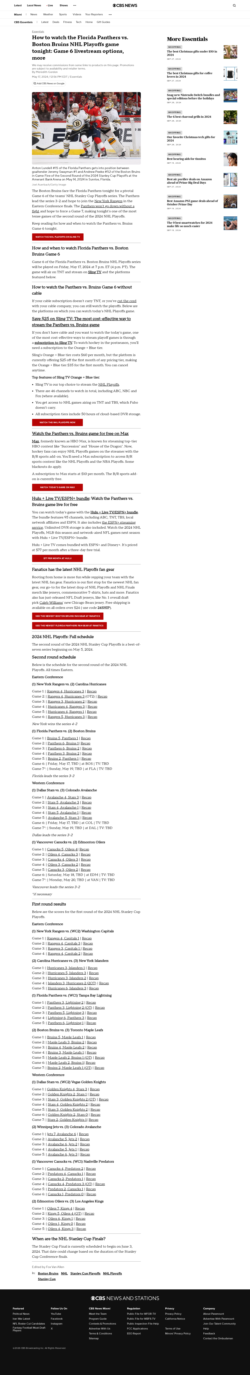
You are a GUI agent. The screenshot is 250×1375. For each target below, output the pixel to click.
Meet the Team (98, 1313)
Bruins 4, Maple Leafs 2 (66, 1047)
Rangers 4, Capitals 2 (64, 953)
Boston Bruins (48, 1273)
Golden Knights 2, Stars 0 (68, 1115)
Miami (18, 14)
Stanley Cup (47, 1279)
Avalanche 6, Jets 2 (62, 1144)
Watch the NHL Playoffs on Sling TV (58, 237)
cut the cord (126, 301)
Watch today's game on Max (57, 487)
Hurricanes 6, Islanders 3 (67, 988)
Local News (34, 5)
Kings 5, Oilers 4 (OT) (65, 1213)
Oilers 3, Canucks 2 (63, 864)
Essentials (38, 31)
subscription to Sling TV (53, 343)
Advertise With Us (99, 1328)
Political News (21, 1313)
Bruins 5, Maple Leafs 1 (65, 1037)
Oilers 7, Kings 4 (59, 1208)
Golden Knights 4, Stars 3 (67, 1089)
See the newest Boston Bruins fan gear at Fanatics (68, 616)
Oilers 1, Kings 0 (60, 1224)
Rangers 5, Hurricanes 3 (66, 717)
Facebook (57, 1318)
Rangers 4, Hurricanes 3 (65, 691)
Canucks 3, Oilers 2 (63, 870)
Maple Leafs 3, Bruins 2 (66, 1042)
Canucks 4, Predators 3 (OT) (70, 1184)
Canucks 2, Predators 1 (65, 1179)
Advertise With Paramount (218, 1318)
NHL (64, 1273)
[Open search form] (234, 5)
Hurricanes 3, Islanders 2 (67, 978)
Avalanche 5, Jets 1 (62, 1149)
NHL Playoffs (108, 384)
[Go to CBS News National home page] (125, 5)
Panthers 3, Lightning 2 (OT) (70, 1008)
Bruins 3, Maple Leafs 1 (66, 1052)
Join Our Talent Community (219, 1323)
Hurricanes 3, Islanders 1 (66, 968)
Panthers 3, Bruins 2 (63, 753)
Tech (78, 22)
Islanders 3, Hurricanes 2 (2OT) (72, 983)
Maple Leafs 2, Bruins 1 (66, 1063)
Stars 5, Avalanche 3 (63, 802)
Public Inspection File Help (143, 1323)
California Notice (175, 1318)
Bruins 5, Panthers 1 (62, 738)
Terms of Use (172, 1328)
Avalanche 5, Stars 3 (63, 818)
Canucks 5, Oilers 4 (62, 849)
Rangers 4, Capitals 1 (63, 938)
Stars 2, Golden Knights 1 (67, 1120)
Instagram (56, 1323)
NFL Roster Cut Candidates (29, 1323)
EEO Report (134, 1333)
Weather (48, 14)
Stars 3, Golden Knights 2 (68, 1109)
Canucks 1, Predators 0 (66, 1194)
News (34, 14)
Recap (92, 691)
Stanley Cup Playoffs (85, 1273)
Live (51, 5)
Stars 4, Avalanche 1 (63, 807)
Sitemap (94, 1338)
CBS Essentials (23, 22)
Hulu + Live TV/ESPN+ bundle (60, 498)
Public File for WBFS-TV (141, 1318)
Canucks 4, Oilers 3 (63, 859)
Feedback (209, 1333)
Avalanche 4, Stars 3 (63, 797)
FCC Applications (137, 1328)
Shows (64, 5)
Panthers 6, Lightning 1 (66, 1023)
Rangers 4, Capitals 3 (64, 943)
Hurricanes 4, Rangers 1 (66, 712)
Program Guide (98, 1318)
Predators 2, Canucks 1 (65, 1189)
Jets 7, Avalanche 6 (61, 1134)
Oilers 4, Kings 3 (60, 1229)
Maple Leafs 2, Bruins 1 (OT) (70, 1057)
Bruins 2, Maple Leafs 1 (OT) (69, 1068)
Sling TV (94, 272)
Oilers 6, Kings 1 (60, 1219)
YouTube (56, 1313)
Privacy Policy (173, 1313)
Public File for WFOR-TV (141, 1313)
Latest (18, 5)
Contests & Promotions (102, 1323)
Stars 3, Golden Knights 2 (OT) (72, 1099)
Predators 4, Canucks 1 (65, 1174)
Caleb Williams (51, 603)
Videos (77, 14)
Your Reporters (94, 14)
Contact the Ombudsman (218, 1338)
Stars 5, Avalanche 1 (63, 812)
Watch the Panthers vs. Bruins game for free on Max (80, 433)
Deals (56, 22)
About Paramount (213, 1313)
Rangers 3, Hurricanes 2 (66, 701)
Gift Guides (103, 22)
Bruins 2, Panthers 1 (63, 758)
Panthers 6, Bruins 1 (63, 743)
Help (206, 1328)
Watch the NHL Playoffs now (58, 422)
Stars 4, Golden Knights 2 (68, 1104)
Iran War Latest (21, 1318)
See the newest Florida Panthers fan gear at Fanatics (69, 625)
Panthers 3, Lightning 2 (65, 1002)
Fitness (67, 22)
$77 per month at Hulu (58, 558)
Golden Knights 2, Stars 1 (67, 1094)
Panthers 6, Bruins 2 (63, 748)
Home (89, 22)
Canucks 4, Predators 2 (65, 1169)
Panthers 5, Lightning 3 (66, 1013)
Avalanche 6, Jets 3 (62, 1154)
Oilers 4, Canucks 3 (63, 854)
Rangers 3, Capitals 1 (64, 948)
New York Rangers (108, 201)
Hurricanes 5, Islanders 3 (67, 973)
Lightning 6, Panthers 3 (66, 1018)
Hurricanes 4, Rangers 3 (66, 706)
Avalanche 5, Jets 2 (62, 1139)
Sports (63, 14)
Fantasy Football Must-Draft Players (29, 1329)
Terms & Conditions (100, 1333)
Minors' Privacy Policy (178, 1333)
